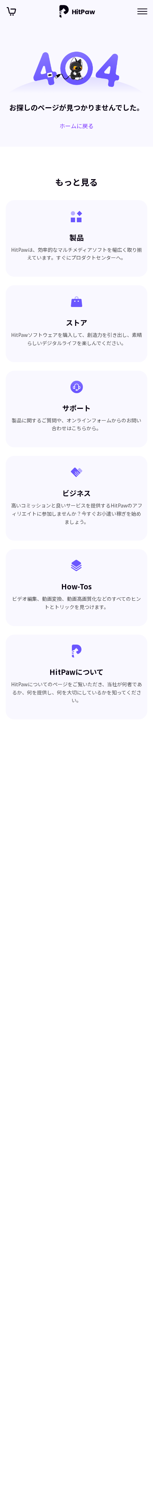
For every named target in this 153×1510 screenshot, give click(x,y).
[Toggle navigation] (142, 11)
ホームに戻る (76, 125)
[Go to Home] (77, 11)
